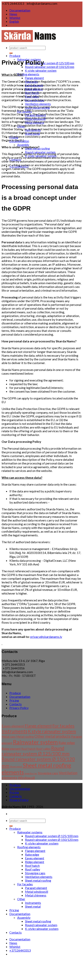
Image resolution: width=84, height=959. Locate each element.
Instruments (14, 731)
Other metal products (52, 736)
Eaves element (13, 726)
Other (21, 899)
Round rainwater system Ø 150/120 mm (49, 67)
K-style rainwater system (40, 70)
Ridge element (11, 748)
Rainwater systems (29, 832)
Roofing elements (28, 74)
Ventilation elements (38, 104)
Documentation (19, 10)
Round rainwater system (41, 925)
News (13, 14)
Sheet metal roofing (38, 880)
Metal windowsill (36, 891)
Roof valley (43, 748)
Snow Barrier (30, 773)
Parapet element (36, 888)
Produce (14, 55)
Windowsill (26, 778)
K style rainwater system (52, 731)
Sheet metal (16, 766)
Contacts (15, 704)
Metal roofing (25, 736)
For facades (63, 725)
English (14, 21)
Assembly (23, 144)
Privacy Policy (19, 708)
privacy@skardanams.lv (46, 636)
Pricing (14, 700)
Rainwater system (35, 741)
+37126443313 (20, 950)
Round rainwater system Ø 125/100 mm (49, 63)
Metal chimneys (35, 895)
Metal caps (9, 736)
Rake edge (66, 743)
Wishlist (14, 18)
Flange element (34, 78)
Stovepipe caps (48, 773)
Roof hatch (28, 748)
